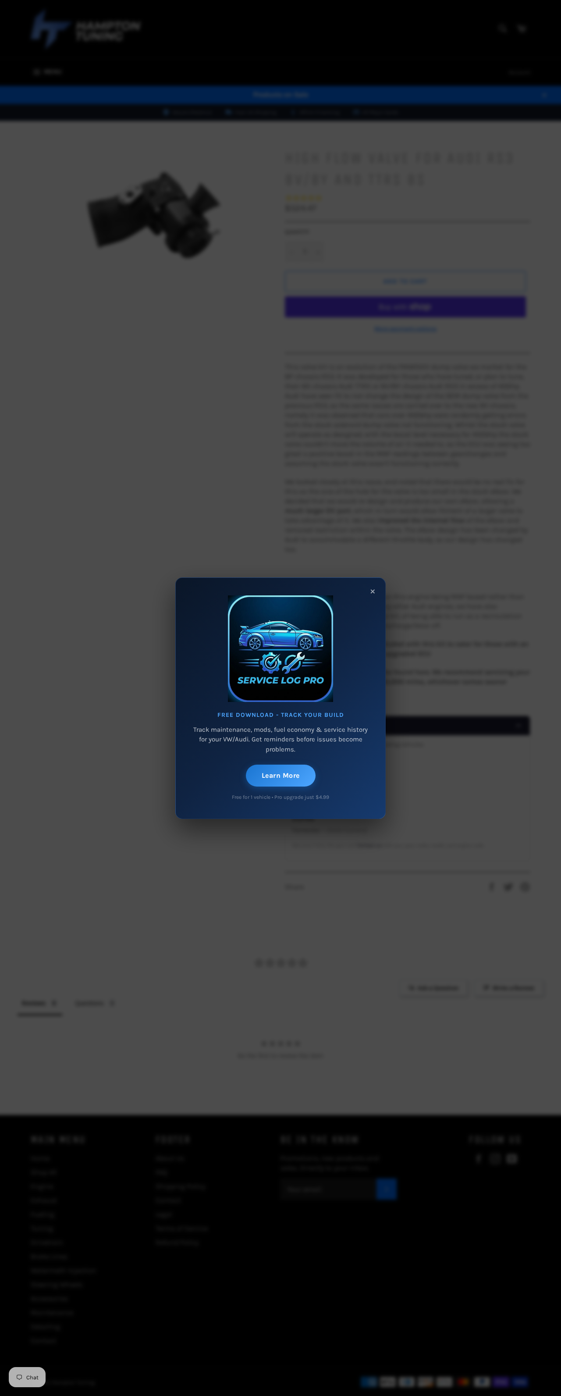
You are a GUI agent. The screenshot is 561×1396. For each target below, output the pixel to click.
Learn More (281, 775)
